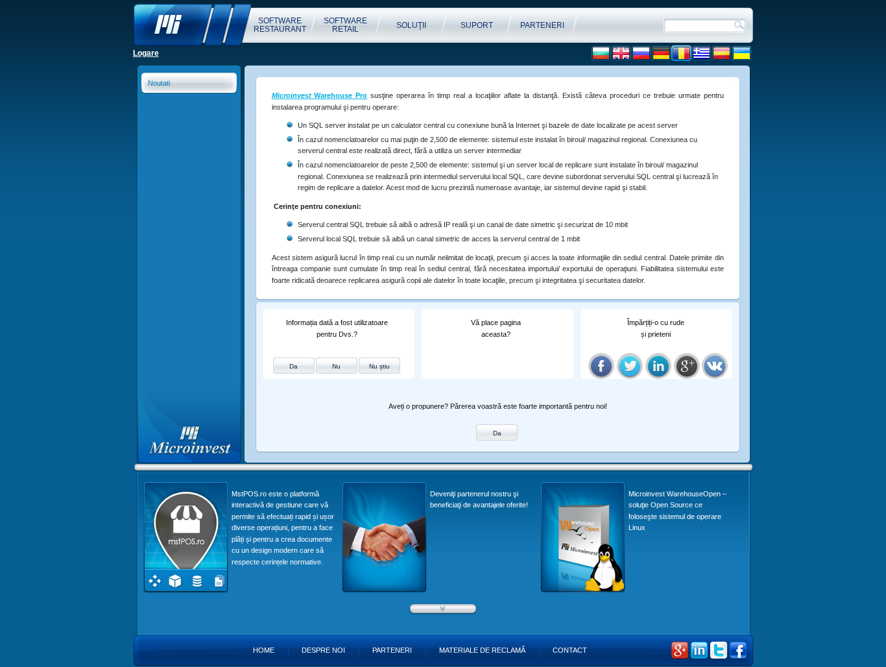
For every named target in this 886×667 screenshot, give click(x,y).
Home (263, 650)
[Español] (722, 53)
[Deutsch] (661, 53)
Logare (146, 53)
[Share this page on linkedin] (658, 366)
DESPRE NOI (323, 650)
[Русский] (641, 53)
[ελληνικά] (701, 53)
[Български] (601, 53)
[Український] (742, 53)
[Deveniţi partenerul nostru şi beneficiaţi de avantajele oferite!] (384, 590)
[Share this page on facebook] (601, 366)
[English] (621, 53)
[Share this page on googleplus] (687, 366)
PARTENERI (392, 650)
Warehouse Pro (320, 95)
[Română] (681, 53)
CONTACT (570, 650)
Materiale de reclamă (482, 650)
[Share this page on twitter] (630, 366)
